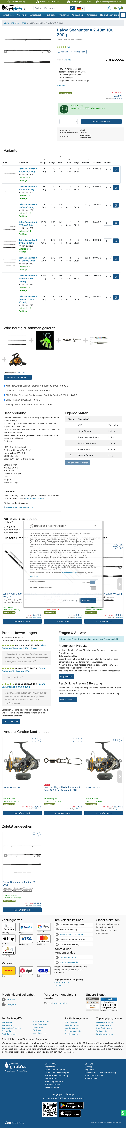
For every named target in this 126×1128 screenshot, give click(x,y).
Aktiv (93, 582)
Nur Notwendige (70, 600)
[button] (93, 582)
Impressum (34, 576)
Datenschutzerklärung (69, 573)
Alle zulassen (88, 600)
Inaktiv (94, 588)
